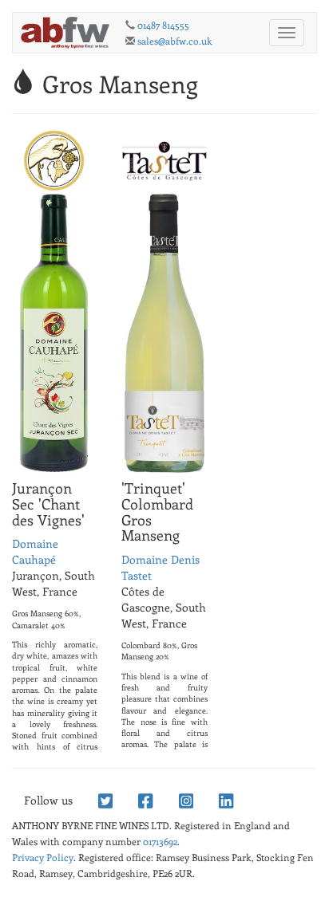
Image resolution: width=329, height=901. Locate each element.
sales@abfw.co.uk (174, 40)
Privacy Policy (42, 857)
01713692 (160, 841)
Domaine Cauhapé (35, 551)
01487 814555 (163, 24)
